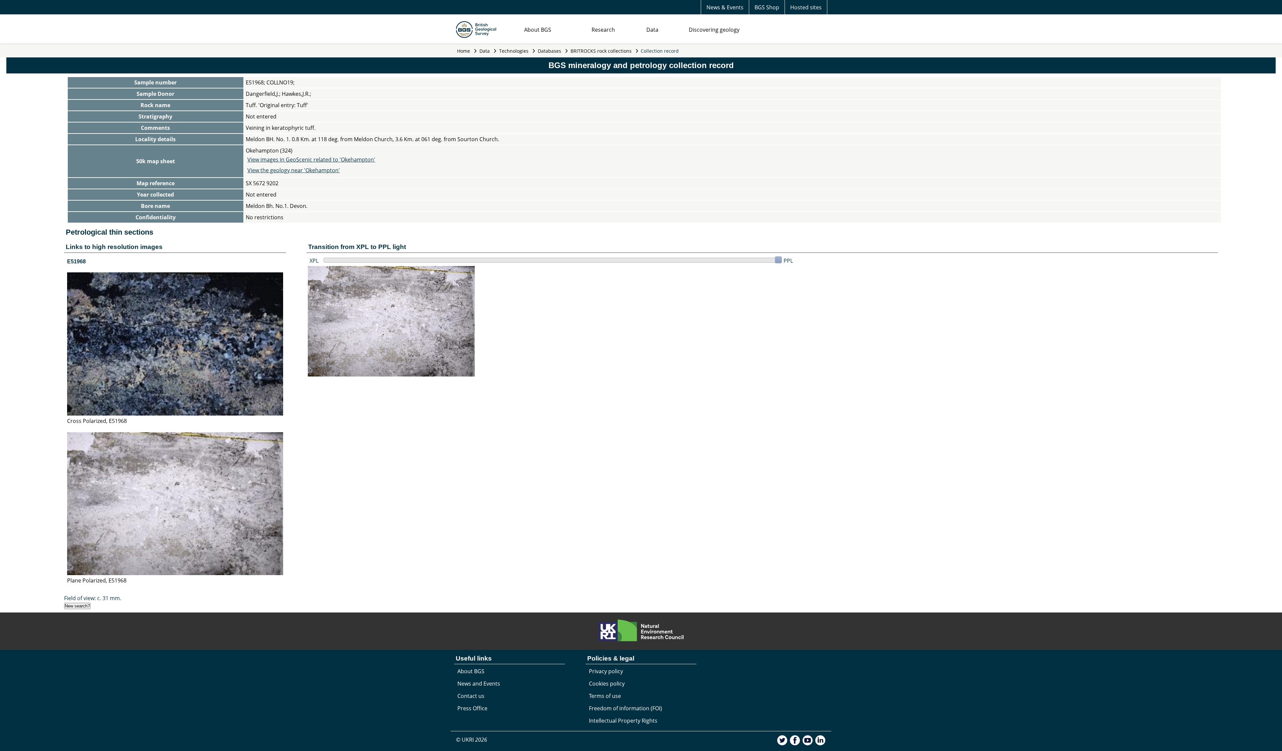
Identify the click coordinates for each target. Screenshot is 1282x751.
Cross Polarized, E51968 (97, 421)
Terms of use (605, 696)
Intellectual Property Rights (623, 720)
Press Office (472, 708)
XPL (313, 260)
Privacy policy (606, 671)
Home (463, 51)
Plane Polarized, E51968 (97, 580)
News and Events (478, 683)
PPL (788, 260)
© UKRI (471, 739)
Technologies (513, 51)
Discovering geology (714, 29)
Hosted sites (806, 7)
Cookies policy (607, 683)
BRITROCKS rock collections (601, 51)
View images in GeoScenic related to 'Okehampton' (311, 159)
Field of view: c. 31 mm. (92, 598)
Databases (549, 51)
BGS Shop (767, 7)
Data (652, 29)
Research (603, 29)
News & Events (724, 7)
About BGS (537, 29)
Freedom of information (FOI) (625, 708)
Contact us (470, 696)
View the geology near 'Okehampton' (293, 170)
